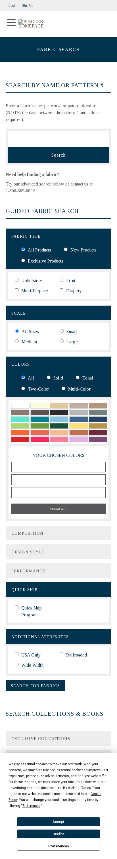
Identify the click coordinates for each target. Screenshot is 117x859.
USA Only (31, 655)
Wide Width (32, 665)
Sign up (27, 5)
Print (70, 280)
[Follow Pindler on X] (108, 3)
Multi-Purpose (34, 290)
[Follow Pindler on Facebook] (103, 3)
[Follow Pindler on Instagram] (91, 3)
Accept (58, 822)
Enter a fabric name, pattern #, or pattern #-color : (54, 112)
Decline (58, 834)
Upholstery (31, 280)
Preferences (58, 846)
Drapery (74, 290)
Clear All (58, 509)
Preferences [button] (31, 806)
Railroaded (76, 655)
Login (12, 5)
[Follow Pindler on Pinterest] (97, 3)
